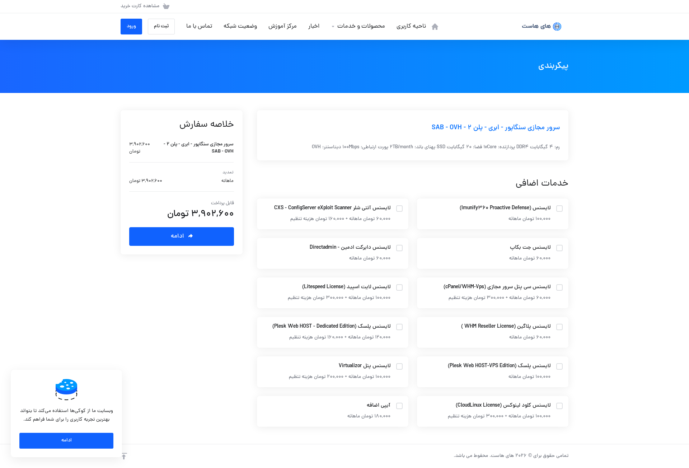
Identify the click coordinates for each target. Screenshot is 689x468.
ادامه (66, 440)
